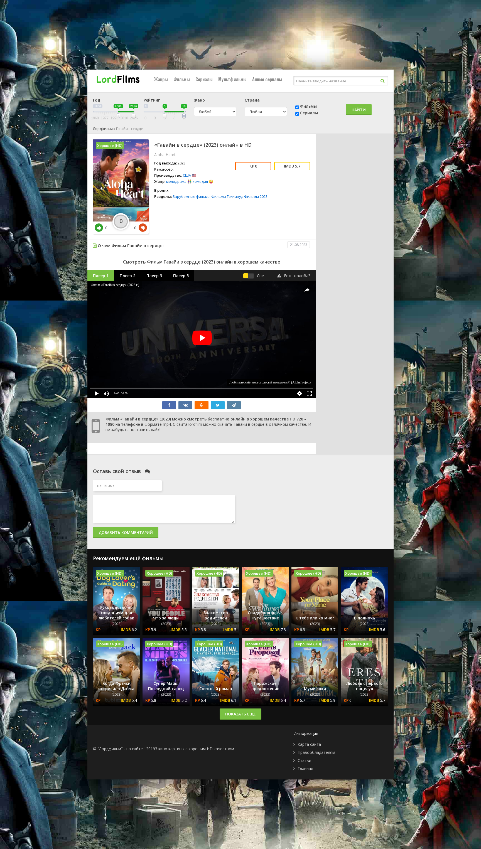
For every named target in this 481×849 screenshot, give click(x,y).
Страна (252, 100)
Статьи (304, 760)
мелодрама (176, 181)
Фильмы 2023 (256, 196)
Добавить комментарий (126, 532)
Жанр (199, 100)
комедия (200, 181)
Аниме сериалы (267, 79)
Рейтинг (152, 100)
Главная (305, 768)
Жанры (161, 79)
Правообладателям (316, 752)
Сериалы (204, 79)
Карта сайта (309, 744)
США (187, 175)
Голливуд (235, 196)
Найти (359, 109)
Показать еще (240, 714)
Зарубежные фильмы (191, 196)
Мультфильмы (232, 79)
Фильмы (181, 79)
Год (96, 100)
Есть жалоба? (297, 275)
